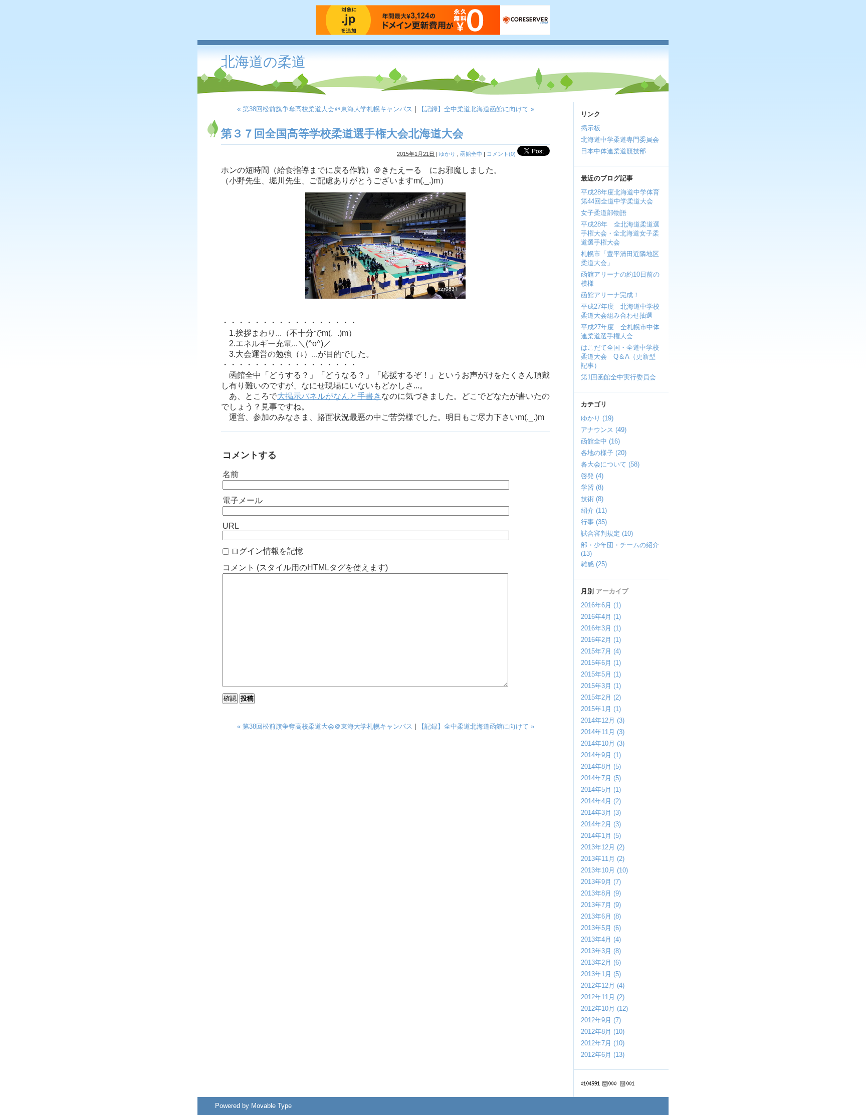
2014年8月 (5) (601, 766)
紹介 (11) (594, 510)
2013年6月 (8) (601, 916)
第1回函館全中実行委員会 (618, 377)
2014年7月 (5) (601, 778)
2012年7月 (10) (602, 1043)
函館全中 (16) (600, 441)
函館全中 (471, 154)
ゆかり (447, 154)
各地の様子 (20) (603, 453)
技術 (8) (592, 499)
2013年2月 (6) (601, 962)
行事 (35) (594, 522)
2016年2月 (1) (601, 639)
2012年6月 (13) (602, 1054)
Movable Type (271, 1105)
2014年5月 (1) (601, 789)
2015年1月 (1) (601, 709)
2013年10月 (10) (604, 870)
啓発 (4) (592, 476)
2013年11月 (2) (602, 858)
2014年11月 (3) (602, 732)
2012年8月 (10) (602, 1031)
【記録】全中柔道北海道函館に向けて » (476, 109)
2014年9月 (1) (601, 755)
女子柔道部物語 (603, 212)
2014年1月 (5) (601, 835)
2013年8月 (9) (601, 893)
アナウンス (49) (603, 429)
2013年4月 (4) (601, 939)
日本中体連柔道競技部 (613, 151)
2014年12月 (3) (602, 720)
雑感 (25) (594, 564)
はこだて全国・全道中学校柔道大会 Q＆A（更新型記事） (620, 356)
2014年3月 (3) (601, 812)
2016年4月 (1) (601, 616)
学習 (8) (592, 487)
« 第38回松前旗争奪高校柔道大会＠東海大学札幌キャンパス (324, 109)
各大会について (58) (610, 464)
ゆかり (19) (597, 418)
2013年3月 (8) (601, 951)
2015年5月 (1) (601, 674)
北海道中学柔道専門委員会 (620, 139)
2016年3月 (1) (601, 628)
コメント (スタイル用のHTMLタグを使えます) (305, 567)
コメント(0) (501, 154)
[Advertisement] (489, 70)
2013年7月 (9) (601, 905)
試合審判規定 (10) (607, 533)
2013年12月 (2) (602, 847)
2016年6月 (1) (601, 605)
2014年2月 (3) (601, 824)
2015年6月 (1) (601, 662)
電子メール (243, 500)
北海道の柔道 (263, 62)
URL (231, 526)
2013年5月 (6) (601, 928)
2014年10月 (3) (602, 743)
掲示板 (590, 128)
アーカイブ (612, 591)
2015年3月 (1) (601, 686)
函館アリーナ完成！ (610, 295)
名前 (231, 474)
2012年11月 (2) (602, 997)
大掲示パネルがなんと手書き (329, 396)
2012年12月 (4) (602, 985)
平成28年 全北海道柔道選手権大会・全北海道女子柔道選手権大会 (620, 233)
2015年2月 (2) (601, 697)
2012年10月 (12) (604, 1008)
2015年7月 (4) (601, 651)
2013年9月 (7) (601, 881)
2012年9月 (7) (601, 1020)
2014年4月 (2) (601, 801)
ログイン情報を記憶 (267, 551)
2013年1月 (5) (601, 974)
